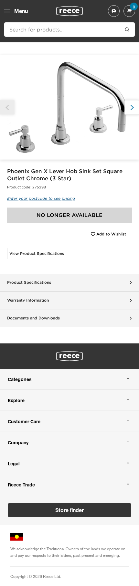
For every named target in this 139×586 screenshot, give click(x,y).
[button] (131, 107)
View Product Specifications (36, 253)
